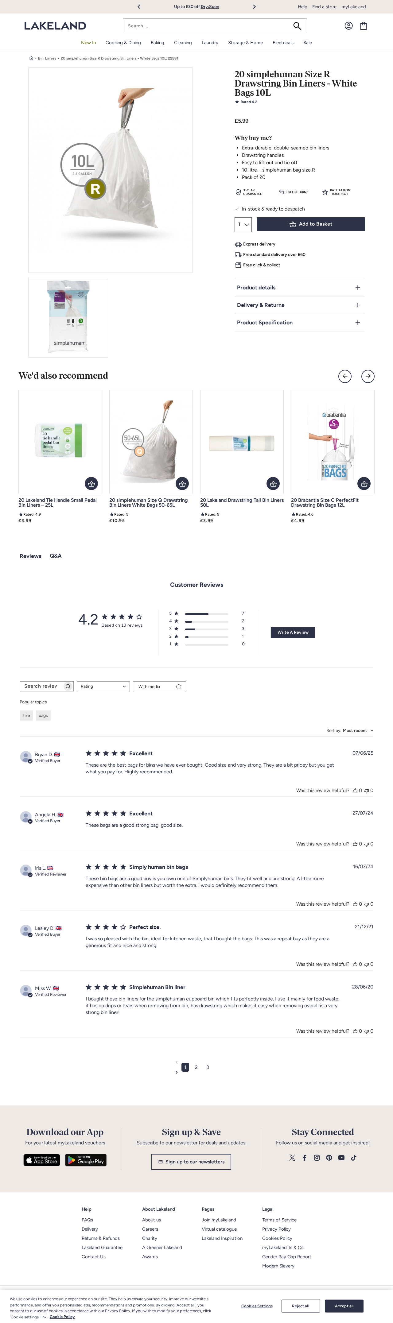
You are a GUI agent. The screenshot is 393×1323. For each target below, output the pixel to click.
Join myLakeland (219, 1220)
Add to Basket (315, 224)
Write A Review (293, 632)
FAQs (87, 1220)
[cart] (363, 26)
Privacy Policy (276, 1229)
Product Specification (265, 322)
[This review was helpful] (355, 790)
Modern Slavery (278, 1266)
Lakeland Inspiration (222, 1238)
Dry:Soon (210, 6)
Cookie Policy (62, 1316)
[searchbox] (41, 686)
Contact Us (94, 1256)
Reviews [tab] (30, 556)
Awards (150, 1256)
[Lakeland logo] (55, 26)
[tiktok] (353, 1158)
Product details (256, 287)
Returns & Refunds (101, 1238)
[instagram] (317, 1158)
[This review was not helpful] (366, 790)
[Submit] (299, 26)
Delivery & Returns (260, 305)
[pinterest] (329, 1158)
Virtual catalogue (219, 1229)
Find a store (324, 7)
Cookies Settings (257, 1306)
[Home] (31, 58)
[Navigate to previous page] (197, 1062)
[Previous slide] (345, 376)
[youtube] (341, 1158)
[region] (196, 1306)
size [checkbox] (26, 715)
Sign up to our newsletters (194, 1162)
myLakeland (353, 7)
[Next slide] (368, 376)
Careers (150, 1229)
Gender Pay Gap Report (286, 1256)
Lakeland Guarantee (102, 1247)
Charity (149, 1238)
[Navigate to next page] (197, 1072)
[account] (349, 26)
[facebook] (304, 1158)
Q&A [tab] (56, 555)
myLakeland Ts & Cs (282, 1247)
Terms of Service (279, 1220)
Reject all (300, 1306)
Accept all (344, 1306)
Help (302, 7)
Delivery (90, 1229)
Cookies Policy (277, 1238)
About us (151, 1220)
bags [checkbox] (43, 715)
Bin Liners (47, 58)
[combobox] (215, 25)
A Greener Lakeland (162, 1247)
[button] (142, 7)
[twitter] (292, 1158)
